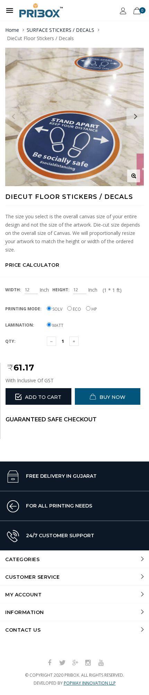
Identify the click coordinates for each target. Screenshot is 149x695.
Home (12, 30)
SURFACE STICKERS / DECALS (60, 30)
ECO (76, 309)
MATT (57, 325)
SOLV (56, 309)
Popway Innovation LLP (90, 683)
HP (93, 309)
